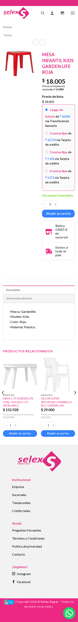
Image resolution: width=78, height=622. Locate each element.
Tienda (7, 35)
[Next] (74, 400)
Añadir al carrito (58, 213)
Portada (7, 27)
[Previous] (3, 400)
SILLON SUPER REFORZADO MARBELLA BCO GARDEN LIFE (56, 402)
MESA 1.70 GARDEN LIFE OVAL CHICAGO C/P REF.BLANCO (18, 402)
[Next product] (35, 42)
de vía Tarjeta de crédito (58, 139)
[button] (42, 13)
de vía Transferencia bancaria (57, 117)
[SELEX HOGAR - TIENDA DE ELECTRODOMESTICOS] (16, 13)
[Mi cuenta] (52, 13)
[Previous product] (42, 42)
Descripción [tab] (13, 290)
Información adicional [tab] (18, 298)
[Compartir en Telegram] (44, 265)
